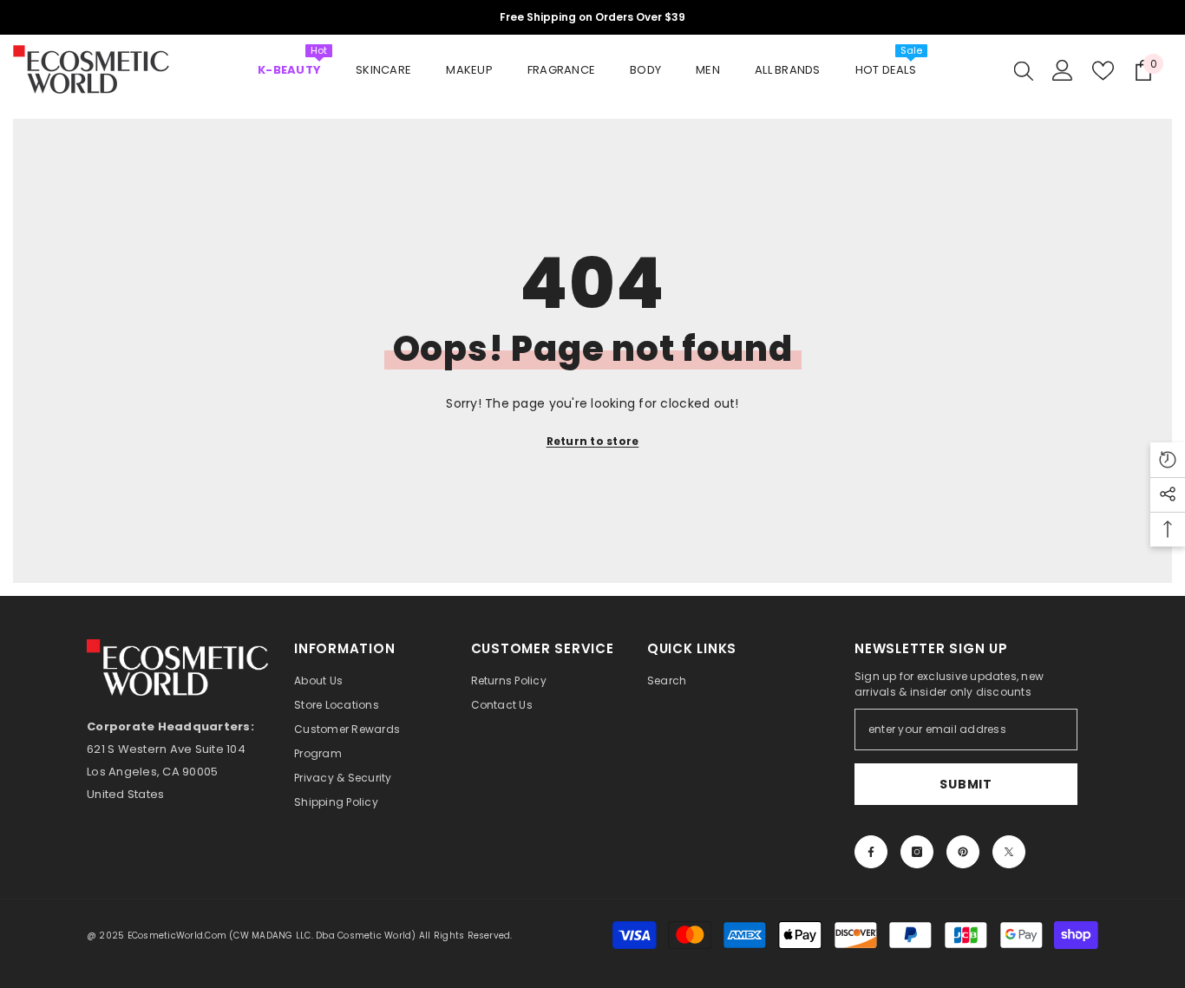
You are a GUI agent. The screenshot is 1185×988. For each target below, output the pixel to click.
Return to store (593, 441)
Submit (965, 784)
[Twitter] (1008, 851)
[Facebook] (870, 851)
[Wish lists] (1103, 71)
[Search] (1024, 70)
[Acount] (1063, 70)
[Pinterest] (962, 851)
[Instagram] (916, 851)
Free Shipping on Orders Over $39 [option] (592, 17)
